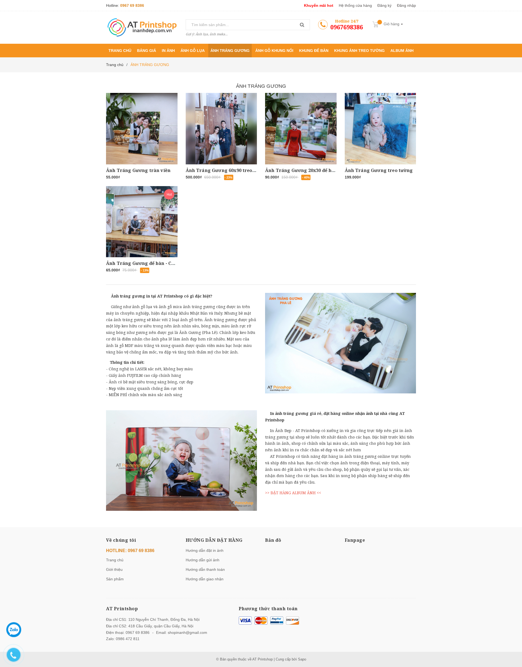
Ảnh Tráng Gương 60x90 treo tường (227, 170)
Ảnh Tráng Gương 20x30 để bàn (301, 170)
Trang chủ (114, 560)
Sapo (302, 659)
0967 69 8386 (132, 5)
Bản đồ (273, 540)
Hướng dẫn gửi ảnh (202, 560)
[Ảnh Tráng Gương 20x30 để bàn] (301, 128)
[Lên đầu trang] (512, 639)
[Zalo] (13, 629)
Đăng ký (384, 5)
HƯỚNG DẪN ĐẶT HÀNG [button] (214, 540)
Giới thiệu (114, 569)
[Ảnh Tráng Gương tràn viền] (142, 128)
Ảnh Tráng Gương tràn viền (138, 170)
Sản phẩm (115, 579)
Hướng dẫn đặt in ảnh (204, 550)
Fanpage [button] (355, 540)
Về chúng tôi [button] (121, 540)
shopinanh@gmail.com (187, 632)
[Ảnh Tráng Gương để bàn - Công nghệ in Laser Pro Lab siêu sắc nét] (142, 222)
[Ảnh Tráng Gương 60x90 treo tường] (221, 128)
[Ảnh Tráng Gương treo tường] (380, 128)
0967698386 (346, 27)
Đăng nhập (406, 5)
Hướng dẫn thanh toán (205, 569)
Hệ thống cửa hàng (355, 5)
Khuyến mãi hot (318, 5)
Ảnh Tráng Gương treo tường (379, 170)
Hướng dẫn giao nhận (204, 579)
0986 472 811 (127, 639)
